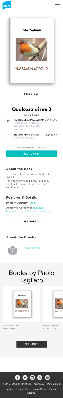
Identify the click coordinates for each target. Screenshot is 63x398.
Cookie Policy (39, 389)
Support (53, 389)
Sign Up (44, 5)
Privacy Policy (23, 389)
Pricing (9, 389)
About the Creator (21, 237)
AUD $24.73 (51, 120)
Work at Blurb (54, 384)
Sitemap (31, 393)
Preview (31, 94)
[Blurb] (6, 6)
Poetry (32, 202)
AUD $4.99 (51, 134)
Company (39, 384)
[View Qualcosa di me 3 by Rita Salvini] (31, 50)
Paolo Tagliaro (32, 247)
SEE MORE (32, 344)
